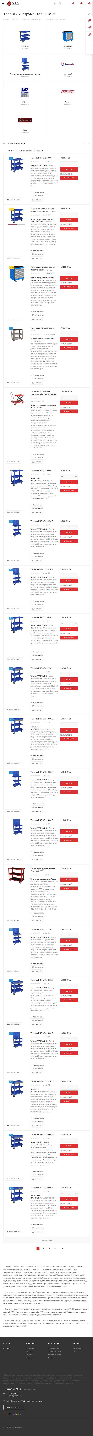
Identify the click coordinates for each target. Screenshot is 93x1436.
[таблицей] (88, 144)
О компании (30, 1348)
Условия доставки (54, 1351)
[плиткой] (81, 144)
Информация (54, 1344)
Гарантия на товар (54, 1355)
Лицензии (29, 1355)
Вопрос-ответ (77, 1348)
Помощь (76, 1344)
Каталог (7, 1344)
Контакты (29, 1351)
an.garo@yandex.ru (14, 1396)
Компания (30, 1344)
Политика (51, 1358)
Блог (74, 1351)
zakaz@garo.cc (12, 1393)
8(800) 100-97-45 (14, 1389)
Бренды (7, 1348)
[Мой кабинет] (65, 4)
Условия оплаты (53, 1348)
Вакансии (29, 1358)
